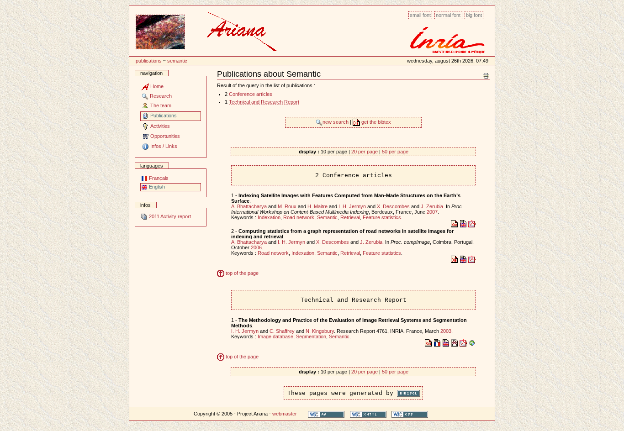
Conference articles (250, 94)
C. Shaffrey (282, 331)
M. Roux (287, 206)
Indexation (269, 217)
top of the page (241, 273)
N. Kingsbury (320, 331)
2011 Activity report (169, 216)
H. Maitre (317, 206)
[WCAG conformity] (326, 413)
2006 (256, 247)
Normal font (448, 15)
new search (336, 122)
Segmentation (311, 336)
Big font (474, 15)
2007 (432, 212)
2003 (445, 331)
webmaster (284, 413)
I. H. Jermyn (352, 206)
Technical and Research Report (264, 102)
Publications (149, 60)
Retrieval (350, 217)
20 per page (364, 151)
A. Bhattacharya (249, 206)
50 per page (395, 151)
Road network (298, 217)
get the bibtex (375, 122)
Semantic (177, 60)
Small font (420, 15)
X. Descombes (393, 206)
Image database (275, 336)
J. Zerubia (432, 206)
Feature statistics (382, 217)
